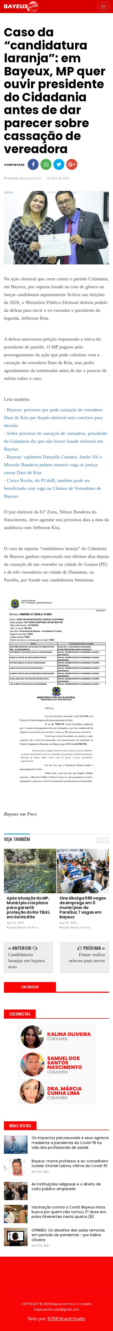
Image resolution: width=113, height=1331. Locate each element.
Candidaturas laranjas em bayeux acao (26, 960)
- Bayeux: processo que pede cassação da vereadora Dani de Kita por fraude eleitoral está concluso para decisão (53, 417)
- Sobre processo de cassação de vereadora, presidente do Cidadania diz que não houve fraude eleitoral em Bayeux (55, 441)
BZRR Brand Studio (66, 1319)
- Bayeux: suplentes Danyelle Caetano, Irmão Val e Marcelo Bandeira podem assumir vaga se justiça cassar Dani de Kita (53, 464)
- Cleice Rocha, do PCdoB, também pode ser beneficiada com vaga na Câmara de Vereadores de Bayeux (52, 488)
